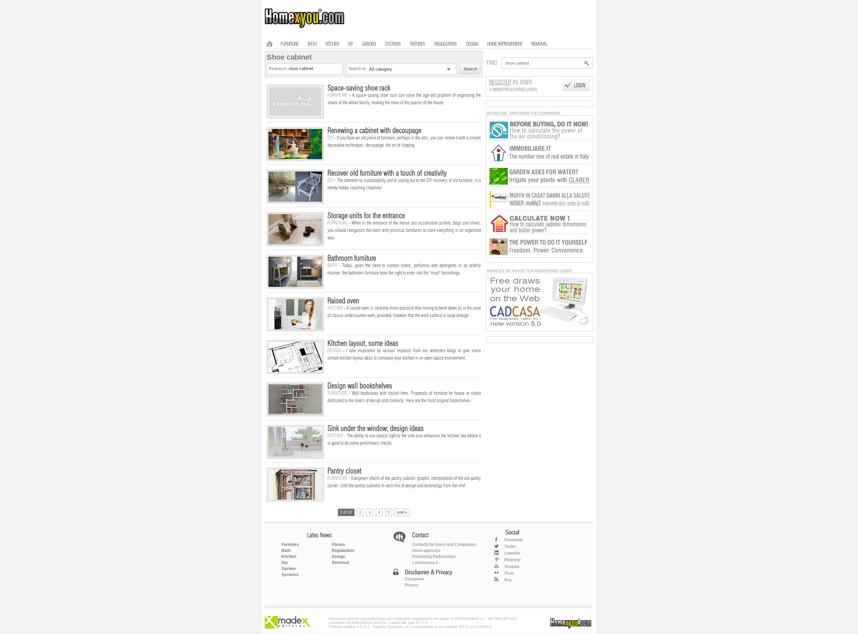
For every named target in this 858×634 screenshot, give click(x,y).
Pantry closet (344, 471)
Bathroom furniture (351, 258)
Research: (279, 68)
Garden (289, 568)
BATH (312, 44)
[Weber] (539, 209)
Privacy (411, 585)
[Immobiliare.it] (539, 162)
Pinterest (512, 560)
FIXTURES (417, 44)
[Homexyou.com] (305, 27)
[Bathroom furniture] (295, 285)
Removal (340, 562)
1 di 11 (346, 512)
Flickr (509, 573)
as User (510, 83)
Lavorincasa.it (425, 562)
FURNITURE (290, 44)
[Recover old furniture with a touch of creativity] (295, 200)
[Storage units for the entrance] (295, 243)
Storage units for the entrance (366, 215)
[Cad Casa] (539, 325)
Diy (285, 562)
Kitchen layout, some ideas (363, 343)
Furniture (290, 544)
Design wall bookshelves (359, 386)
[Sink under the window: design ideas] (295, 455)
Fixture (338, 544)
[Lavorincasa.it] (539, 139)
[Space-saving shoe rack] (295, 115)
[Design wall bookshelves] (295, 413)
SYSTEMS (393, 44)
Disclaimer (414, 579)
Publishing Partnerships (434, 556)
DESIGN (472, 44)
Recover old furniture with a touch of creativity (387, 173)
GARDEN (369, 44)
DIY (350, 44)
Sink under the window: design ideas (375, 428)
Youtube (511, 566)
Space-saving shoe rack (358, 88)
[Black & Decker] (539, 256)
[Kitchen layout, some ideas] (295, 370)
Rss (507, 580)
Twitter (510, 546)
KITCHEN (332, 44)
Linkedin (512, 553)
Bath (286, 550)
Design (338, 556)
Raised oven (343, 301)
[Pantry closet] (295, 498)
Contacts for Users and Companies (444, 544)
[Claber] (539, 186)
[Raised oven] (295, 328)
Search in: (358, 68)
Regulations (343, 550)
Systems (290, 574)
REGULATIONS (445, 44)
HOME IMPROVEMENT (504, 44)
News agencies (426, 550)
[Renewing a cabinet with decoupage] (295, 157)
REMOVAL (539, 44)
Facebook (513, 539)
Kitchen (289, 556)
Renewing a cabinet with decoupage (374, 130)
